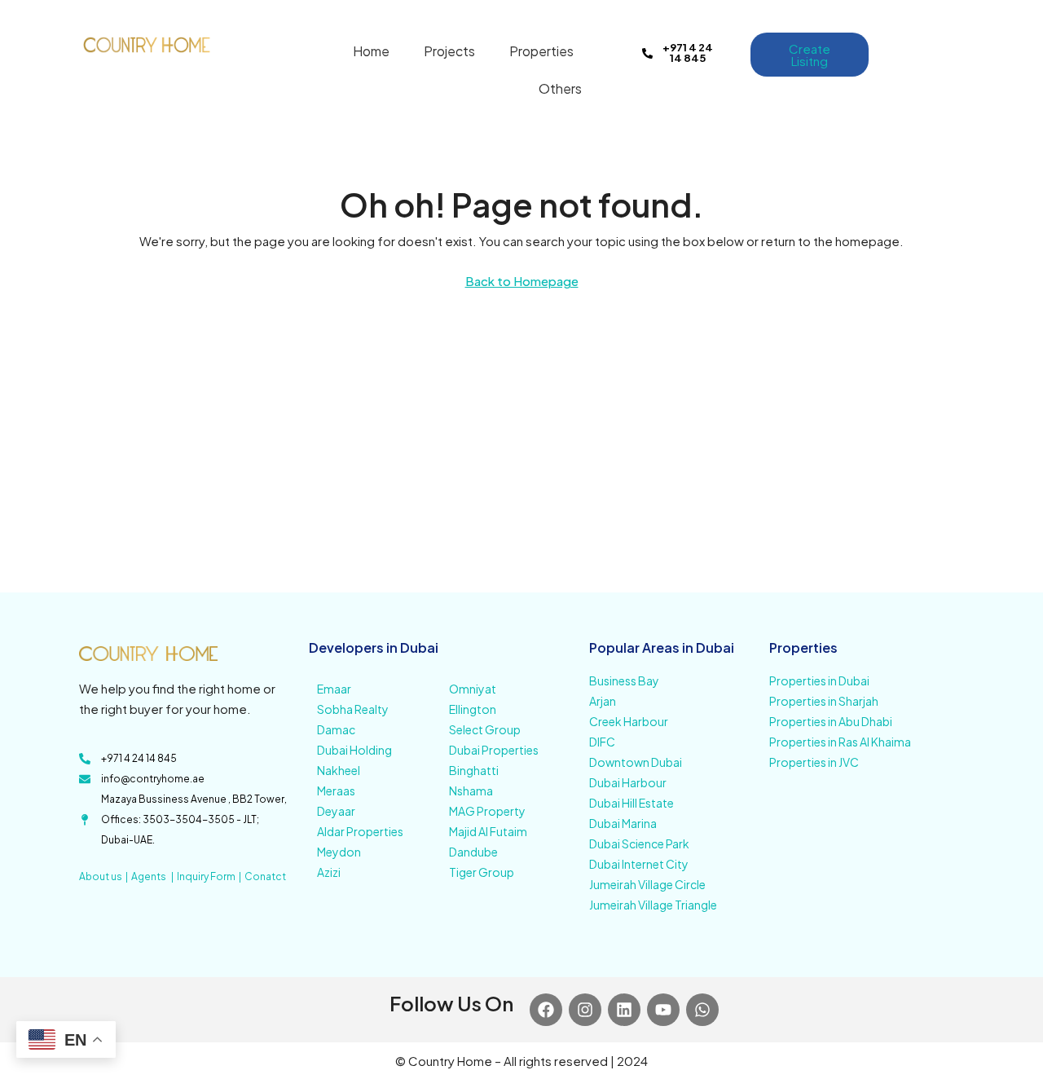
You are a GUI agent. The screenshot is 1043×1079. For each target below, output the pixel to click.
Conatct (265, 876)
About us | (105, 876)
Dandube (473, 851)
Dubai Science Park (639, 843)
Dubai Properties (494, 749)
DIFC (602, 741)
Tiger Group (481, 872)
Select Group (485, 729)
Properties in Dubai (819, 680)
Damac (336, 729)
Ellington (472, 709)
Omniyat (472, 688)
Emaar (334, 688)
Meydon (339, 851)
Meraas (336, 790)
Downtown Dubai (635, 762)
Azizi (329, 872)
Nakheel (338, 770)
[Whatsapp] (702, 1009)
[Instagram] (585, 1009)
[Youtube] (663, 1009)
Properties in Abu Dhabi (830, 721)
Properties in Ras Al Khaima (840, 741)
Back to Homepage (522, 280)
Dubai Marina (623, 823)
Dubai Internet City (639, 864)
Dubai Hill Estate (631, 802)
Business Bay (624, 680)
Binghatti (474, 770)
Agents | (154, 876)
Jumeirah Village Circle (647, 884)
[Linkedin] (624, 1009)
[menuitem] (900, 50)
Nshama (471, 790)
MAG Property (487, 811)
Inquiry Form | (210, 876)
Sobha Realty (353, 709)
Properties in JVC (814, 762)
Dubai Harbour (628, 782)
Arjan (602, 701)
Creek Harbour (628, 721)
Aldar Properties (360, 831)
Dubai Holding (354, 749)
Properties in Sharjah (823, 701)
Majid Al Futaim (488, 831)
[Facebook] (546, 1009)
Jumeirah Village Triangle (653, 904)
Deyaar (336, 811)
